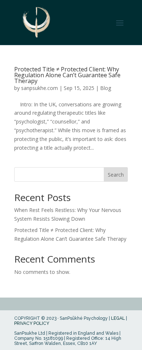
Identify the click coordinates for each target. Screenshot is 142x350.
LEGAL (118, 318)
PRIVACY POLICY (31, 323)
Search (116, 174)
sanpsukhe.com (39, 87)
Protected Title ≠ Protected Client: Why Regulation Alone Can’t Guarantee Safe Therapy (67, 75)
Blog (105, 87)
